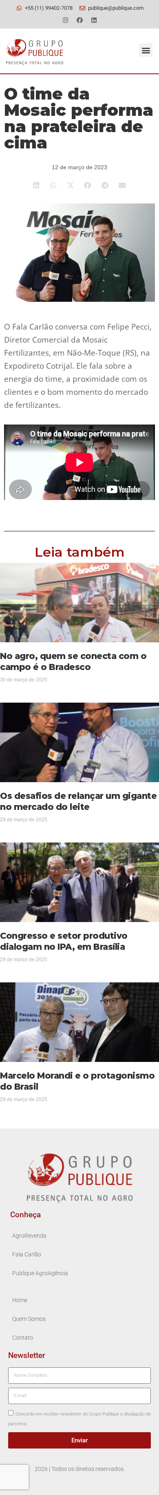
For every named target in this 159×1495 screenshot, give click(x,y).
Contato (22, 1337)
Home (19, 1300)
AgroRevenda (29, 1235)
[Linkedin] (94, 20)
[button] (145, 50)
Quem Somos (29, 1319)
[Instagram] (65, 20)
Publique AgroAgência (40, 1273)
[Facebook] (79, 20)
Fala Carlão (26, 1254)
